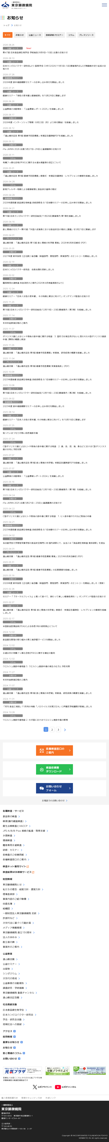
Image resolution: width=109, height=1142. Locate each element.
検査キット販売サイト (14, 866)
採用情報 (7, 1036)
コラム (71, 35)
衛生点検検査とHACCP (15, 826)
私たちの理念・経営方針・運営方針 (21, 889)
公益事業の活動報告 (13, 983)
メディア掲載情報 (12, 927)
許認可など (9, 918)
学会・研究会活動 (12, 1019)
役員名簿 (7, 903)
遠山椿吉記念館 (11, 997)
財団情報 (7, 879)
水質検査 (7, 835)
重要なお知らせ (11, 1042)
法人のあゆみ (10, 937)
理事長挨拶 (9, 894)
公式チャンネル (69, 1086)
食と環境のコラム (12, 1053)
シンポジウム (10, 973)
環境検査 (7, 840)
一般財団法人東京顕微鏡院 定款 (19, 913)
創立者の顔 (9, 942)
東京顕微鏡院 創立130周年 (17, 932)
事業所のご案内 (11, 946)
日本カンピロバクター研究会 (18, 1014)
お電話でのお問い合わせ (53, 800)
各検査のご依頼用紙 (13, 854)
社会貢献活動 (10, 1004)
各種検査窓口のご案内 (14, 859)
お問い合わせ (10, 1058)
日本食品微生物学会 (13, 1009)
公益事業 (7, 953)
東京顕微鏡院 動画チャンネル (18, 992)
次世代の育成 (10, 978)
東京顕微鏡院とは (12, 884)
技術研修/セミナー (54, 35)
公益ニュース (35, 35)
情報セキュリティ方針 (31, 1097)
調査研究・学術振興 (13, 987)
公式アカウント (45, 1086)
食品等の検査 (10, 816)
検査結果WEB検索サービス (17, 872)
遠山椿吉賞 (9, 959)
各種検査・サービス (13, 810)
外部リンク (51, 1097)
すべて (8, 35)
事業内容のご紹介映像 (14, 898)
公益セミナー (10, 964)
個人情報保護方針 (9, 1097)
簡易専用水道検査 (12, 845)
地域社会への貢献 (12, 1024)
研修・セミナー (11, 849)
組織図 (6, 908)
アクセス (7, 1031)
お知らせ (20, 35)
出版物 (6, 968)
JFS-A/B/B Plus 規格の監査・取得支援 (24, 830)
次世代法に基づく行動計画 (17, 922)
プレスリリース (86, 35)
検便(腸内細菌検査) (13, 821)
